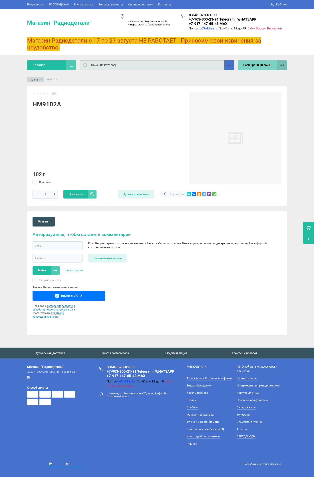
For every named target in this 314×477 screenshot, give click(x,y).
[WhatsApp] (214, 194)
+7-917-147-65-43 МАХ (208, 23)
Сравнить (45, 182)
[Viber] (209, 194)
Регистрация (74, 270)
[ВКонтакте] (194, 194)
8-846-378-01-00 (203, 15)
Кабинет (281, 4)
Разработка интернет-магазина (262, 464)
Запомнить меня (50, 280)
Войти (42, 270)
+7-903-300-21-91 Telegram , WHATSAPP (223, 19)
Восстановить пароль (108, 258)
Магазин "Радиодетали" (59, 22)
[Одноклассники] (199, 194)
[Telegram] (204, 194)
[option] (235, 138)
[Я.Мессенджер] (189, 194)
